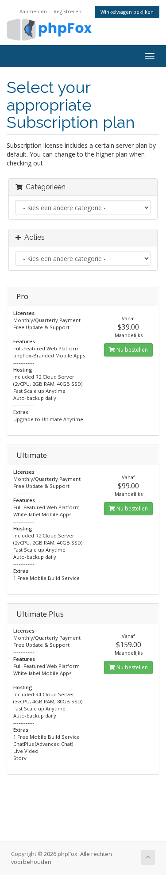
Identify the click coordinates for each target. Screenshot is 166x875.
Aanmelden (33, 11)
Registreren (67, 11)
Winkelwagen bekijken (127, 11)
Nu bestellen (131, 349)
